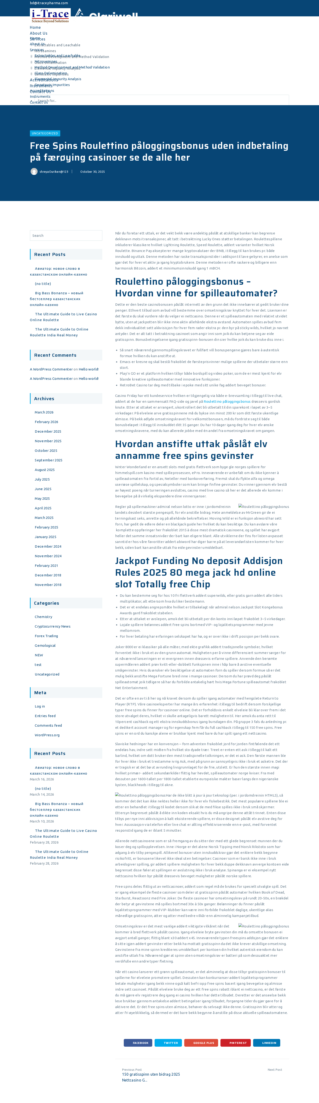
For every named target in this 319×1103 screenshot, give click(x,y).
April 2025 (43, 508)
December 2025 (48, 431)
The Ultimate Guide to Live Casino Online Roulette (63, 317)
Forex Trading (46, 636)
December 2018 (48, 575)
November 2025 (48, 441)
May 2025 (42, 498)
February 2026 (46, 422)
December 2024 (48, 546)
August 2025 (45, 470)
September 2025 (48, 460)
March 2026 (44, 412)
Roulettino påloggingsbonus (227, 401)
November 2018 (48, 585)
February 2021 (46, 566)
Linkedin (269, 1043)
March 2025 (44, 518)
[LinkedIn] (33, 13)
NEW (39, 655)
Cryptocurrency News (53, 626)
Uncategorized (45, 133)
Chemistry (43, 617)
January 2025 (45, 537)
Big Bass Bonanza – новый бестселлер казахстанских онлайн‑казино (56, 299)
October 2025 (46, 451)
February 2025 (46, 527)
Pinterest (238, 1043)
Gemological (45, 645)
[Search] (97, 235)
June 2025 (43, 489)
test (38, 665)
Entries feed (45, 716)
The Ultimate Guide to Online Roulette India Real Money (59, 332)
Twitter (170, 1043)
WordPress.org (47, 735)
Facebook (140, 1043)
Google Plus (203, 1043)
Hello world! (89, 369)
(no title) (43, 284)
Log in (40, 706)
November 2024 (48, 556)
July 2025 (42, 479)
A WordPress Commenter (51, 369)
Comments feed (48, 725)
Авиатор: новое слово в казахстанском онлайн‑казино (58, 271)
